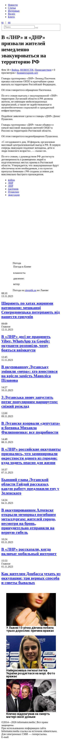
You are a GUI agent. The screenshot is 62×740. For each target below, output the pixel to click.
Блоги (11, 16)
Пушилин (13, 191)
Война (15, 69)
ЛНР (10, 186)
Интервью (14, 10)
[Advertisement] (31, 230)
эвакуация (14, 194)
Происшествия (43, 69)
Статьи (12, 7)
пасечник (13, 188)
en (9, 22)
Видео (11, 13)
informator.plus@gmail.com (24, 737)
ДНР (10, 183)
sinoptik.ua (30, 290)
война (11, 180)
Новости (13, 4)
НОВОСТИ (26, 69)
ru (2, 22)
